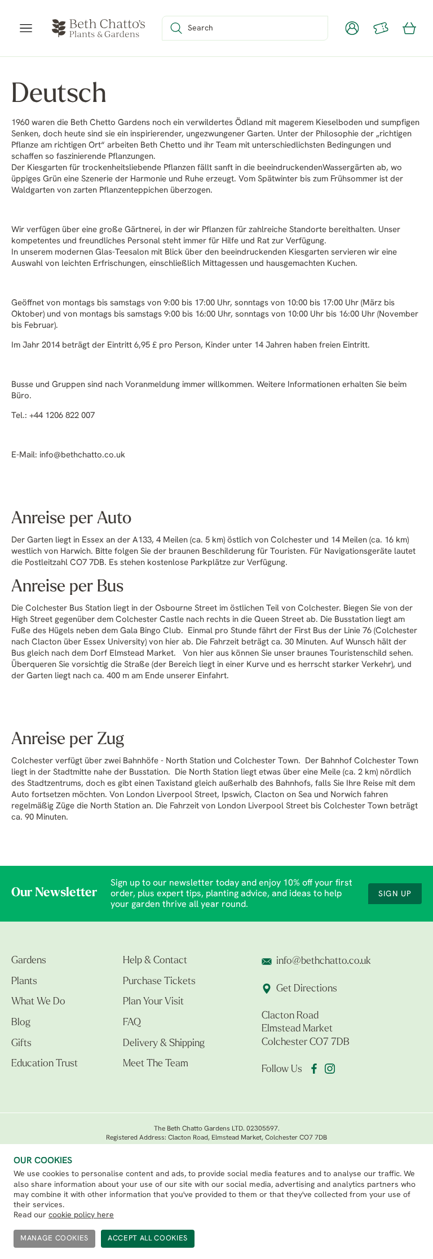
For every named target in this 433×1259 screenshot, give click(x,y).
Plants (24, 982)
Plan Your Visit (153, 1002)
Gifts (21, 1044)
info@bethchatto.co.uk (82, 455)
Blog (20, 1023)
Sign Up (395, 894)
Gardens (28, 961)
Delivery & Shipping (164, 1044)
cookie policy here (81, 1215)
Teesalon (132, 252)
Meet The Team (155, 1064)
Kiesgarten (47, 168)
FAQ (132, 1023)
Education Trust (44, 1064)
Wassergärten (348, 168)
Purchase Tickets (159, 982)
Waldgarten (33, 190)
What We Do (38, 1002)
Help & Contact (155, 961)
